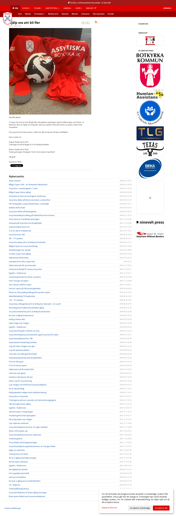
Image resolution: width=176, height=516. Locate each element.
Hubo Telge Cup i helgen (19, 323)
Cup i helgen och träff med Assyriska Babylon (28, 384)
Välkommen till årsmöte (18, 257)
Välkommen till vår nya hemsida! (22, 265)
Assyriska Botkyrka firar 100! (21, 338)
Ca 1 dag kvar (14, 485)
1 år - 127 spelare (16, 300)
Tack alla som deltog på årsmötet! (23, 354)
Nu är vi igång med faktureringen (22, 458)
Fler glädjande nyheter (18, 469)
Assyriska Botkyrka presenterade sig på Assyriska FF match (33, 334)
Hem (16, 8)
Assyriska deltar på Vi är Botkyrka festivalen (27, 242)
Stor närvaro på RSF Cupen (20, 284)
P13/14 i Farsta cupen (18, 365)
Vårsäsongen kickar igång (20, 404)
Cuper (77, 8)
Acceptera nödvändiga (140, 508)
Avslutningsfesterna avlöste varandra (25, 277)
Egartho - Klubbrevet (17, 273)
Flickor (25, 8)
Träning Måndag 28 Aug (18, 488)
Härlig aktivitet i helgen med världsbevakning (27, 392)
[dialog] (136, 501)
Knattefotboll (52, 8)
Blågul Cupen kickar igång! (20, 192)
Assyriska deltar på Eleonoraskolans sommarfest (29, 200)
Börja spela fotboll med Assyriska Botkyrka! (27, 496)
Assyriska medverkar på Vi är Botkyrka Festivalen (29, 311)
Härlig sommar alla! (17, 319)
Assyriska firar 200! (17, 234)
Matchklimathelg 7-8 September (22, 296)
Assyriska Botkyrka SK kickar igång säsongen (28, 492)
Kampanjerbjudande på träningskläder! (25, 358)
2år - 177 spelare (16, 238)
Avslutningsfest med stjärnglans (22, 415)
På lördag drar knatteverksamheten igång (26, 307)
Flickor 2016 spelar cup (18, 431)
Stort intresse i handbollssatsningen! (24, 219)
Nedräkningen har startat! (20, 250)
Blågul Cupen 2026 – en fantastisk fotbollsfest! (28, 184)
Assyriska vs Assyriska (18, 396)
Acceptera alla (161, 508)
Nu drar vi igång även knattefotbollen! (24, 481)
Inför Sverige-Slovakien (18, 281)
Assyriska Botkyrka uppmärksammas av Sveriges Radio (32, 446)
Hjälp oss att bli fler (24, 22)
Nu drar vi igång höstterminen (21, 315)
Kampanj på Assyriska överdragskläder (25, 223)
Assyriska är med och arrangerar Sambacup (27, 196)
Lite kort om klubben (17, 477)
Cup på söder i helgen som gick (22, 346)
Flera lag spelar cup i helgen (20, 419)
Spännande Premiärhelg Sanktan (23, 342)
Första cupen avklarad (18, 461)
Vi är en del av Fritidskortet (20, 230)
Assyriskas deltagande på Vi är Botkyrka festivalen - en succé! (35, 304)
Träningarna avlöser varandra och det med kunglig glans (32, 400)
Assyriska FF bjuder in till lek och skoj (24, 331)
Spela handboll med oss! (19, 227)
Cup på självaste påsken (19, 350)
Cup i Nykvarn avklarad (18, 423)
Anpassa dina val (109, 507)
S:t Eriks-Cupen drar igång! (20, 254)
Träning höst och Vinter (18, 454)
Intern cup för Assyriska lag (20, 381)
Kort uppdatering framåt (19, 473)
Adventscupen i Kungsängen (21, 411)
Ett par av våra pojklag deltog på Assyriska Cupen (29, 292)
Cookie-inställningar (12, 508)
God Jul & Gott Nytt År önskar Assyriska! (25, 269)
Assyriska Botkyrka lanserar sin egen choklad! (28, 427)
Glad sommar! (15, 180)
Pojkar (37, 8)
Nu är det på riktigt (16, 388)
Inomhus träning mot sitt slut (20, 377)
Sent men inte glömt (17, 373)
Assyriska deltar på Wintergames (23, 211)
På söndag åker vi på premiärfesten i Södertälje (29, 204)
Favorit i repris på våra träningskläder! (25, 288)
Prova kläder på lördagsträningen (23, 442)
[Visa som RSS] (96, 22)
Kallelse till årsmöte (17, 207)
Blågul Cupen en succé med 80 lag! (23, 246)
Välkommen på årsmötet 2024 (21, 369)
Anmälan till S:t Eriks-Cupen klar (22, 261)
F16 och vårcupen (16, 361)
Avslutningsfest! (15, 438)
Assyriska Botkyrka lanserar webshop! (25, 435)
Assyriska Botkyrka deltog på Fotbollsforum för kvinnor (32, 215)
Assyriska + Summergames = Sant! (23, 188)
